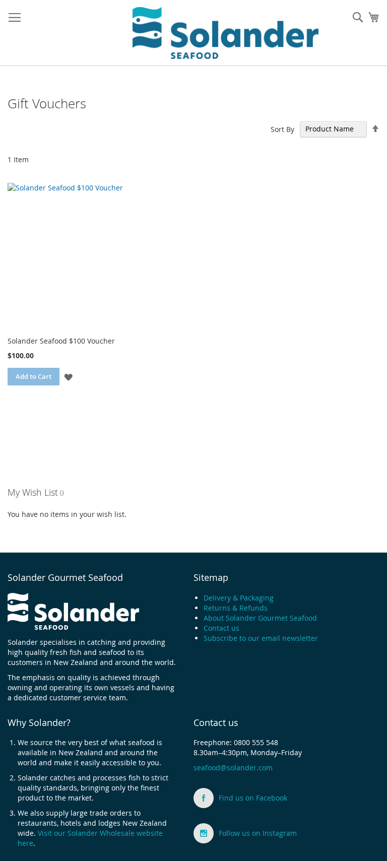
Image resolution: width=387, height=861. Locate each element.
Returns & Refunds (236, 608)
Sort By (282, 129)
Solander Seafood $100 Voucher (61, 341)
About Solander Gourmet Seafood (260, 618)
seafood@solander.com (233, 767)
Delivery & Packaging (239, 598)
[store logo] (225, 33)
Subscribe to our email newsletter (261, 638)
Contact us (221, 628)
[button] (68, 376)
